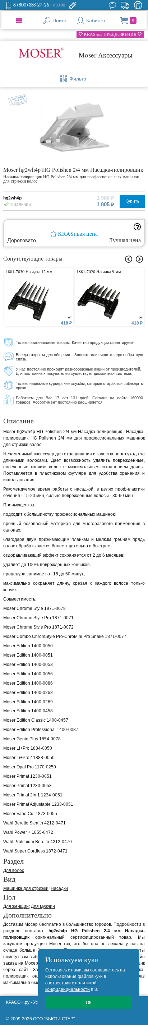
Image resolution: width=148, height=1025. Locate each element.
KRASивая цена (77, 234)
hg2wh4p (12, 198)
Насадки (59, 888)
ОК (89, 1002)
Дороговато (21, 240)
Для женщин (16, 906)
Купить (132, 201)
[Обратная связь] (72, 5)
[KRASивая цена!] (15, 99)
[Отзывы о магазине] (112, 5)
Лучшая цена (125, 240)
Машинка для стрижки (25, 888)
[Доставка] (124, 5)
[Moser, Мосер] (41, 54)
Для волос (13, 870)
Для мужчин (43, 906)
